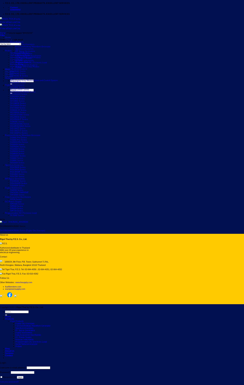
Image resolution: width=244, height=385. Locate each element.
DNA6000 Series (18, 73)
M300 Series (16, 199)
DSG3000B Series (18, 183)
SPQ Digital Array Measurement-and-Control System (33, 80)
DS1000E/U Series (18, 133)
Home (8, 37)
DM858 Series (16, 190)
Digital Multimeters (13, 188)
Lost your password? (9, 382)
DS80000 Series (17, 96)
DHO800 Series (17, 101)
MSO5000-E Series (19, 119)
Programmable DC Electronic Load (31, 62)
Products (9, 319)
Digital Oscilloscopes (24, 44)
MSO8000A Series (18, 94)
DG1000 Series (17, 163)
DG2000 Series (17, 149)
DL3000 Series (17, 215)
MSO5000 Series (18, 117)
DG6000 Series (17, 144)
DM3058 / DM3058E (19, 192)
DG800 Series (16, 160)
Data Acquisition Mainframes (18, 197)
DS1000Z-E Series (18, 131)
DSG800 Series (17, 185)
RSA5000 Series (17, 167)
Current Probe (16, 60)
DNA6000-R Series (19, 76)
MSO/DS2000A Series (20, 126)
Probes (8, 51)
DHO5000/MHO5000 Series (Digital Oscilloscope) (22, 230)
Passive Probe (16, 64)
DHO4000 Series (18, 103)
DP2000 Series (17, 204)
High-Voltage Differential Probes (24, 67)
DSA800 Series (17, 174)
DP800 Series (16, 208)
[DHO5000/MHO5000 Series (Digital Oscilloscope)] (14, 222)
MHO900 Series (17, 99)
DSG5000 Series (18, 181)
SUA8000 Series (17, 83)
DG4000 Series (17, 153)
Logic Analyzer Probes (20, 62)
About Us (9, 72)
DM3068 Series (17, 195)
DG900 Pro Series (18, 140)
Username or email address (13, 368)
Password (5, 372)
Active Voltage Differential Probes (25, 57)
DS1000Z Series (17, 128)
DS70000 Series (17, 108)
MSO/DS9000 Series (19, 89)
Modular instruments (24, 60)
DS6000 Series (17, 121)
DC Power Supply (13, 202)
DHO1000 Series (18, 105)
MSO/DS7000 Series (19, 115)
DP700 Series (16, 211)
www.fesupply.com (23, 282)
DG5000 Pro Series (19, 142)
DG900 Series (16, 158)
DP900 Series (16, 206)
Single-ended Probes (19, 53)
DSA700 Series (17, 176)
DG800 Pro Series (18, 137)
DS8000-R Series (18, 110)
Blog (7, 349)
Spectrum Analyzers (24, 49)
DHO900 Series (17, 87)
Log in (20, 377)
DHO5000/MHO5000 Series (22, 92)
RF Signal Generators (25, 51)
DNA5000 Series (18, 71)
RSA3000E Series (18, 172)
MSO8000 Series (18, 112)
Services (9, 74)
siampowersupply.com (15, 289)
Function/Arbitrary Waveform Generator (32, 46)
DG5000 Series (17, 151)
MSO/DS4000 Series (19, 124)
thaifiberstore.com (13, 287)
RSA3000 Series (17, 169)
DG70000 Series (17, 147)
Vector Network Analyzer (26, 65)
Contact (9, 76)
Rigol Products (17, 42)
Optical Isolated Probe (20, 55)
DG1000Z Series (17, 156)
